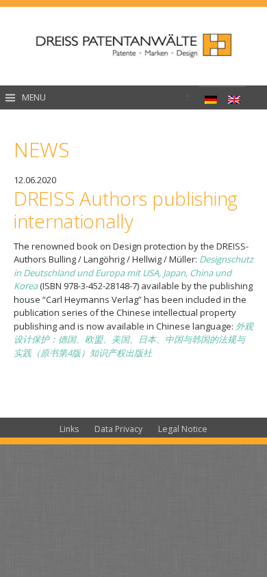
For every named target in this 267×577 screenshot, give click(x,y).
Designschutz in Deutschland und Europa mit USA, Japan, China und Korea (133, 272)
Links (69, 429)
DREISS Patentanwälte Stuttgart (133, 46)
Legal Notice (182, 429)
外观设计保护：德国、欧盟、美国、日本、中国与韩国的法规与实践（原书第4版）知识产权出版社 (133, 339)
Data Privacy (118, 429)
